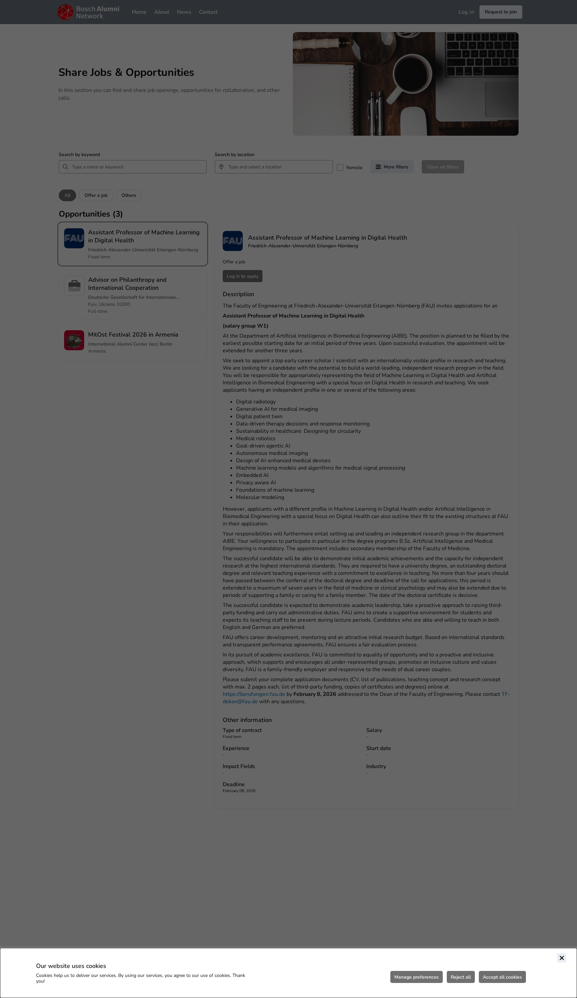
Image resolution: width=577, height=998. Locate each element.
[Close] (561, 958)
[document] (288, 973)
